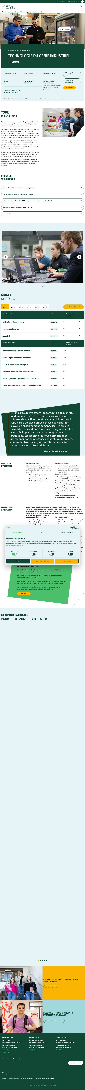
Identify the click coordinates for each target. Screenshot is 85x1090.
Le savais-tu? (7, 214)
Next (79, 257)
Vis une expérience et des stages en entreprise (18, 194)
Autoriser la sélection (42, 561)
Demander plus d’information (69, 81)
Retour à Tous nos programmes (20, 50)
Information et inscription (54, 1021)
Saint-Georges (28, 74)
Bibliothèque (69, 2)
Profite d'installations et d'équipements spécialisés (19, 188)
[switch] (33, 554)
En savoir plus (50, 987)
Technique (15, 62)
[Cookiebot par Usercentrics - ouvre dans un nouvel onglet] (71, 527)
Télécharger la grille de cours (73, 306)
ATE (25, 83)
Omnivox (76, 2)
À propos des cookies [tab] (67, 532)
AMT (29, 83)
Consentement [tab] (17, 532)
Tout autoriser (67, 561)
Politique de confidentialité (14, 545)
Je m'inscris (69, 87)
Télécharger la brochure (69, 74)
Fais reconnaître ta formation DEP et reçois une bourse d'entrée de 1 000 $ (27, 201)
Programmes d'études (12, 12)
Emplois (62, 2)
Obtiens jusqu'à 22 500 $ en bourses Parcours (18, 207)
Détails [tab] (43, 532)
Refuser (18, 561)
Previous (5, 257)
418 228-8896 (5, 1050)
